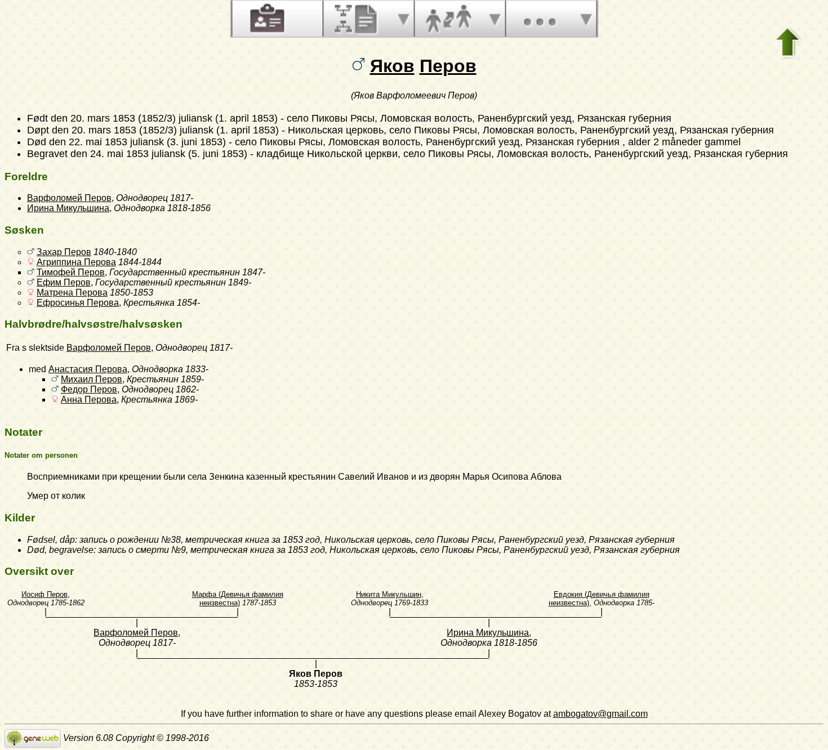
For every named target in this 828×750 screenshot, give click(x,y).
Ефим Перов (64, 282)
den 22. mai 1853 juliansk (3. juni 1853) (137, 142)
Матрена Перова (72, 292)
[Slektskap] (448, 19)
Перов (448, 66)
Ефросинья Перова (78, 302)
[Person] (266, 19)
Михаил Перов (91, 379)
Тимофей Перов (71, 272)
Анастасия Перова (87, 369)
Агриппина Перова (76, 262)
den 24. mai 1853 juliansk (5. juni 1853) (158, 153)
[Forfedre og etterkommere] (357, 19)
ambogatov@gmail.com (600, 713)
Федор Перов (89, 389)
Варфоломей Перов (69, 198)
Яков (392, 66)
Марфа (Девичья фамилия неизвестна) (237, 598)
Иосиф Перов (44, 594)
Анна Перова (89, 399)
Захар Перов (64, 252)
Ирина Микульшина (68, 208)
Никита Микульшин (388, 594)
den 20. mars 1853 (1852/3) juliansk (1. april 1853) (164, 118)
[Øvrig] (539, 19)
